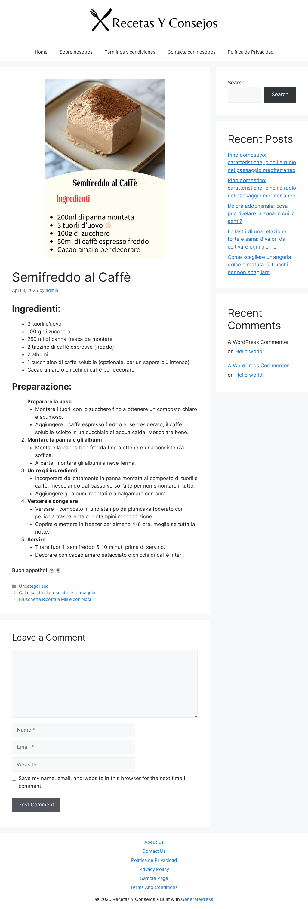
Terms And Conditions (154, 887)
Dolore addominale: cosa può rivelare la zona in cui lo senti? (261, 213)
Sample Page (154, 878)
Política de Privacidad (250, 52)
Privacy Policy (154, 869)
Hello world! (249, 351)
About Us (154, 842)
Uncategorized (34, 586)
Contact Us (154, 851)
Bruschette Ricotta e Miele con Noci (55, 599)
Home (41, 52)
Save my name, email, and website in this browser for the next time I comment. (102, 782)
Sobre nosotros (76, 52)
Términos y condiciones (130, 52)
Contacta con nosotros (192, 52)
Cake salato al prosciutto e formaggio (57, 592)
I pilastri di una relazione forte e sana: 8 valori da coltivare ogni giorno (257, 239)
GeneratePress (197, 899)
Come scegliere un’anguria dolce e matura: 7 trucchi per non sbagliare (259, 264)
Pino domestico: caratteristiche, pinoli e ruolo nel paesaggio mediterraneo (262, 162)
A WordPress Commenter (258, 366)
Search (236, 83)
